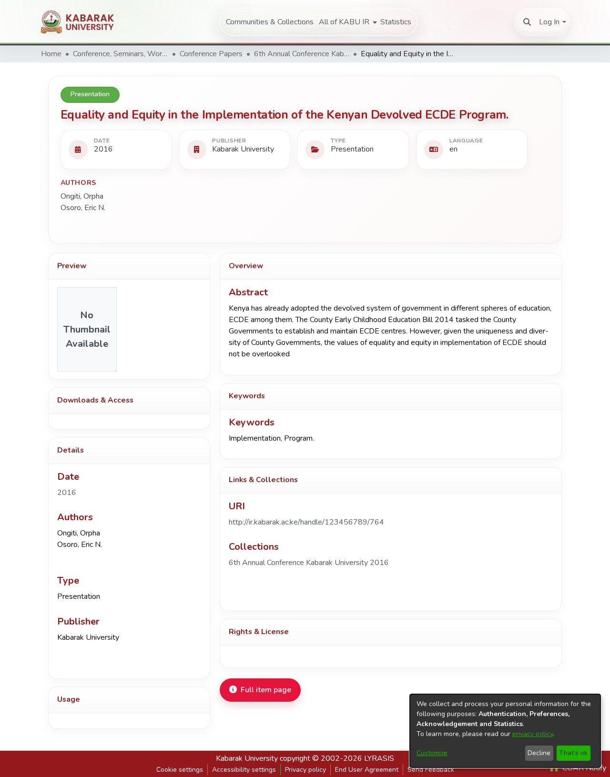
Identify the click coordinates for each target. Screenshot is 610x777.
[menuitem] (347, 22)
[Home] (82, 22)
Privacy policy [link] (305, 769)
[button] (527, 22)
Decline (539, 752)
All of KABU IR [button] (344, 22)
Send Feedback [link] (430, 769)
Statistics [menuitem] (395, 22)
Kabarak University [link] (247, 758)
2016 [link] (66, 492)
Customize (432, 752)
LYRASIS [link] (379, 758)
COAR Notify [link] (583, 768)
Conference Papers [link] (211, 54)
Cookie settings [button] (179, 769)
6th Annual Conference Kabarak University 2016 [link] (301, 54)
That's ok (573, 752)
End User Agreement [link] (366, 769)
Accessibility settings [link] (244, 769)
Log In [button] (549, 22)
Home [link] (51, 54)
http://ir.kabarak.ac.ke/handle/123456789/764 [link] (306, 522)
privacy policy (532, 733)
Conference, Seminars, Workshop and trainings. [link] (120, 54)
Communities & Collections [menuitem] (270, 22)
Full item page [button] (266, 690)
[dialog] (505, 730)
